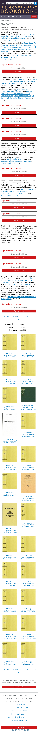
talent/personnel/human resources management (18, 298)
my (7, 17)
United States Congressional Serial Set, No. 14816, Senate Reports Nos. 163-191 (28, 557)
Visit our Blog (19, 727)
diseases (4, 161)
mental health (6, 163)
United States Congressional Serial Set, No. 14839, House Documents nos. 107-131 (28, 636)
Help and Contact (19, 708)
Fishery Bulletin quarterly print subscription (16, 50)
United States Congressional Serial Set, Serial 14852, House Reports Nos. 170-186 (28, 467)
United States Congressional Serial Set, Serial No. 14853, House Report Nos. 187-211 (10, 467)
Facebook (13, 730)
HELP (18, 17)
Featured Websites (19, 720)
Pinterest (25, 730)
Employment (32, 278)
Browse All (9, 20)
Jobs (22, 278)
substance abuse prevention (19, 161)
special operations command (12, 83)
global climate (6, 38)
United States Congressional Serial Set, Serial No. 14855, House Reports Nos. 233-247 (28, 355)
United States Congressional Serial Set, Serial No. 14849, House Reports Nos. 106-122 (10, 381)
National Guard (7, 96)
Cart (34, 17)
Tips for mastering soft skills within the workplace (17, 281)
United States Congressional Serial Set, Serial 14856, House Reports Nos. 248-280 (28, 434)
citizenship (23, 193)
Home (3, 20)
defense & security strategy (24, 81)
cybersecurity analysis (9, 193)
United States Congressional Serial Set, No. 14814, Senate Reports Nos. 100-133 (28, 583)
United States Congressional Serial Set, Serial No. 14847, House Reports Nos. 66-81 (10, 408)
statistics (12, 40)
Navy (12, 92)
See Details (19, 687)
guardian (8, 284)
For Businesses (19, 714)
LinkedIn (28, 730)
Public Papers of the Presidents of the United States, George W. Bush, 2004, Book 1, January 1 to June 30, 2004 (28, 407)
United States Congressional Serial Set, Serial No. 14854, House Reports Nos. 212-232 (10, 355)
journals (19, 79)
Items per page (15, 330)
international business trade (21, 36)
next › (27, 316)
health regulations (13, 159)
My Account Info (19, 711)
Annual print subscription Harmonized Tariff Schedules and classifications (17, 57)
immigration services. (9, 195)
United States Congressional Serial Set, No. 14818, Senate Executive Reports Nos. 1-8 (10, 663)
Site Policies (19, 704)
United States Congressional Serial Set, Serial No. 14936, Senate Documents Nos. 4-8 (28, 381)
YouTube (22, 730)
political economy (20, 38)
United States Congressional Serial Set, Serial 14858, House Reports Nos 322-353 (10, 494)
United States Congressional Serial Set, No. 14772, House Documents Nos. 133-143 (28, 610)
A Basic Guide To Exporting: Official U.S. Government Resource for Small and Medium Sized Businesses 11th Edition (19, 46)
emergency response (18, 191)
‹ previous (17, 316)
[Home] (19, 12)
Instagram (19, 730)
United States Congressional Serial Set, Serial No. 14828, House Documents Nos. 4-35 (28, 663)
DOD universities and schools (18, 94)
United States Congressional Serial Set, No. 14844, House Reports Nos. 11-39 (10, 557)
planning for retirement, (22, 284)
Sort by (12, 327)
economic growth (29, 34)
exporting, (5, 36)
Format (7, 324)
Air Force (18, 92)
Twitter (16, 730)
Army (7, 92)
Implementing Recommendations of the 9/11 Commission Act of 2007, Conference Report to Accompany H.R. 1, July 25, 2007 (10, 441)
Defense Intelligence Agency (19, 98)
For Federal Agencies (19, 717)
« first (6, 316)
